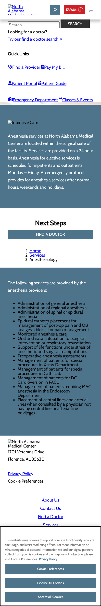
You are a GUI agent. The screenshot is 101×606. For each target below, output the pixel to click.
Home (35, 250)
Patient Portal (24, 83)
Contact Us (50, 508)
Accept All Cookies (50, 597)
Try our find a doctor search (33, 39)
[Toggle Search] (55, 10)
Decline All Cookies (50, 583)
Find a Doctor (50, 516)
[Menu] (91, 11)
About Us (50, 500)
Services (37, 255)
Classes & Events (77, 100)
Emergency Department (35, 100)
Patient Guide (53, 83)
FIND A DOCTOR (50, 234)
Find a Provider (26, 67)
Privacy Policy (20, 473)
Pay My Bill (54, 67)
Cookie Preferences (50, 569)
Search (75, 23)
